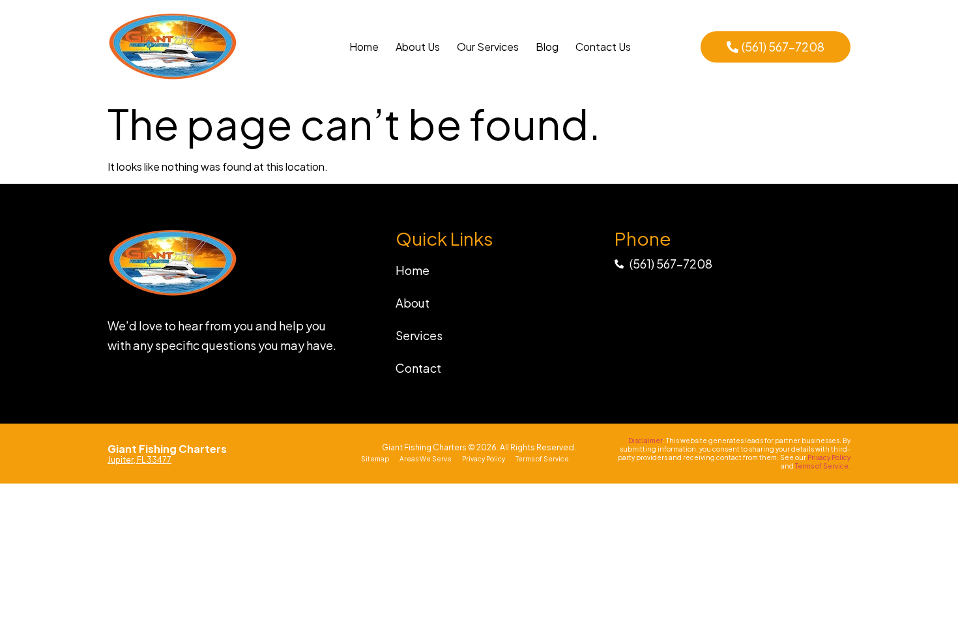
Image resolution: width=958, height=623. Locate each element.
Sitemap (375, 459)
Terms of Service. (822, 466)
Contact (418, 367)
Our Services (488, 46)
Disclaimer (645, 440)
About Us (418, 46)
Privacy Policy (483, 459)
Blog (547, 46)
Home (364, 46)
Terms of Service (542, 459)
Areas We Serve (425, 459)
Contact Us (603, 46)
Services (419, 335)
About (412, 302)
